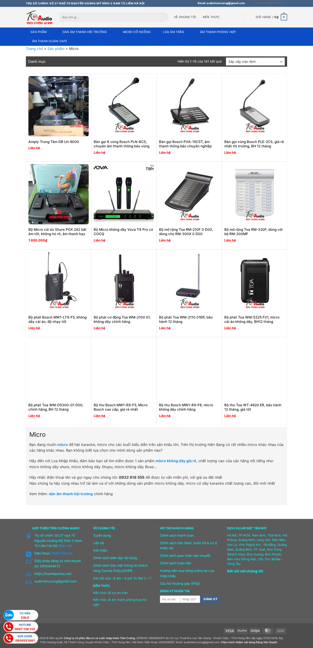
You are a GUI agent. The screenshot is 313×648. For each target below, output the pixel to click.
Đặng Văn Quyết (266, 642)
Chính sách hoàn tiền (175, 563)
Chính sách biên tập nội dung (115, 558)
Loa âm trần (173, 32)
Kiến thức (211, 17)
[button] (271, 17)
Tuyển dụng (102, 535)
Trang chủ (34, 48)
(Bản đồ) (65, 546)
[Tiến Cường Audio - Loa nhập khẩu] (39, 17)
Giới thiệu (100, 550)
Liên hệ (98, 543)
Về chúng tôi (185, 17)
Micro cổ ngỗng (137, 32)
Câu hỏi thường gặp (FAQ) (180, 583)
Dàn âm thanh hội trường (85, 32)
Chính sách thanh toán (177, 535)
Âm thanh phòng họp (218, 32)
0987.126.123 (61, 553)
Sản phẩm (38, 32)
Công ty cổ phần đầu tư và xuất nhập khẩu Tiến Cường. (100, 638)
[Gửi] (165, 17)
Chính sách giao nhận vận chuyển (185, 555)
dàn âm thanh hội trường (71, 493)
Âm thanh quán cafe (49, 41)
